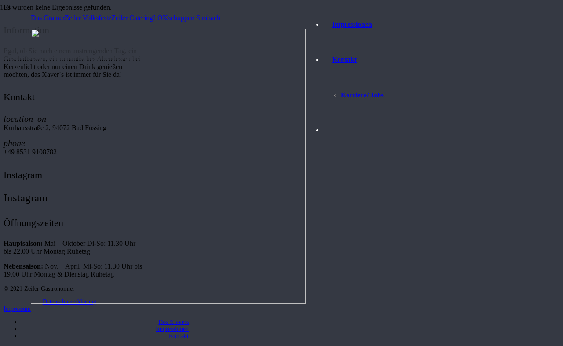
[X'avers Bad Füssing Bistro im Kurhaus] (168, 301)
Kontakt (179, 336)
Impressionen (172, 329)
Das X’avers (173, 322)
